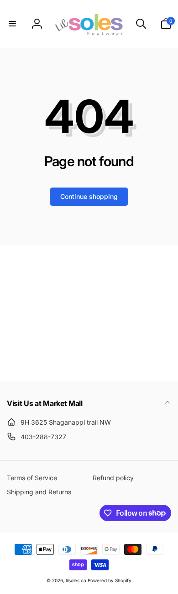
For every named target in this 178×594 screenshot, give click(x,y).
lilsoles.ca (76, 580)
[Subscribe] (153, 337)
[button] (12, 24)
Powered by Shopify (109, 580)
